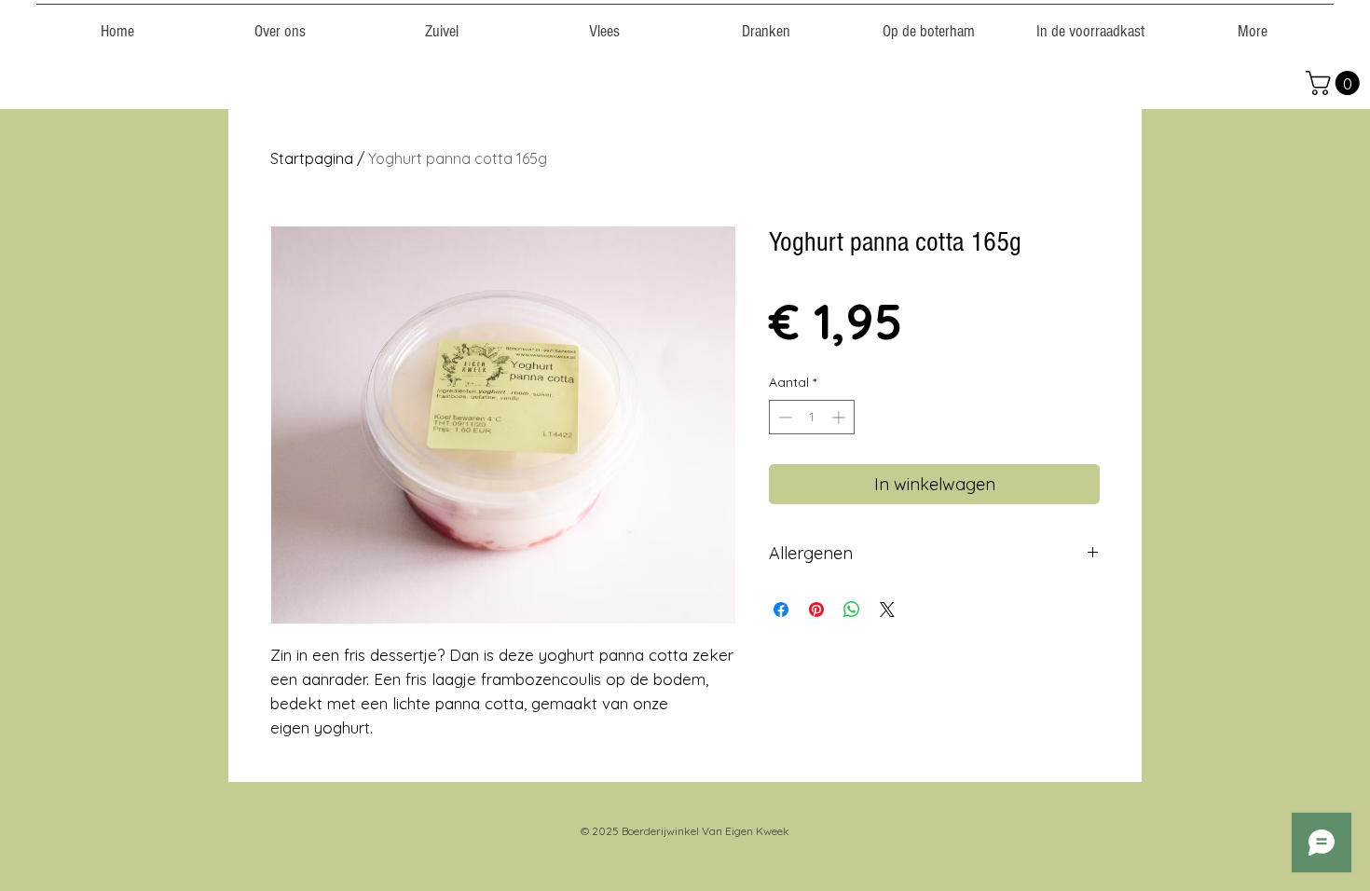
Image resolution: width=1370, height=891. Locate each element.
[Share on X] (887, 609)
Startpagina (311, 158)
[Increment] (840, 417)
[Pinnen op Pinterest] (816, 609)
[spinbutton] (812, 417)
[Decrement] (783, 417)
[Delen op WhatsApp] (852, 609)
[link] (1335, 83)
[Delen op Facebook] (781, 609)
